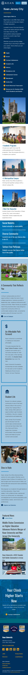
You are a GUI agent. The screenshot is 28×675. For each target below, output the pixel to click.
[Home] (7, 3)
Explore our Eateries (10, 505)
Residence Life (10, 71)
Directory (4, 656)
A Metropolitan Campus (11, 178)
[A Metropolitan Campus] (14, 167)
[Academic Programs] (14, 135)
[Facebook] (3, 649)
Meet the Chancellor (10, 208)
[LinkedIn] (18, 649)
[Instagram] (14, 649)
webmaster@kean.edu (15, 671)
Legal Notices (19, 656)
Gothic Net (9, 82)
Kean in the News (6, 663)
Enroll (7, 56)
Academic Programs (9, 145)
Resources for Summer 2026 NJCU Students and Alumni (14, 90)
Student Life (10, 64)
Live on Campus (8, 316)
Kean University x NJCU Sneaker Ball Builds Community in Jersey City (12, 558)
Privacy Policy (19, 653)
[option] (24, 3)
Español (24, 3)
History (8, 67)
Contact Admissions (12, 60)
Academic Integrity (6, 667)
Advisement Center (12, 74)
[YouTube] (11, 649)
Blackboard (9, 78)
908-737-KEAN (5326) (8, 645)
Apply (7, 53)
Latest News (8, 518)
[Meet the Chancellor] (14, 198)
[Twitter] (7, 649)
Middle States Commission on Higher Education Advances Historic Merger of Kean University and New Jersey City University (14, 529)
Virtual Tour (5, 665)
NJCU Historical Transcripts (14, 85)
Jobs (3, 653)
